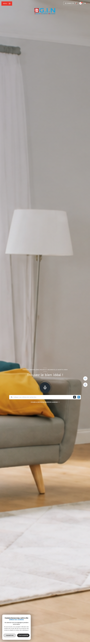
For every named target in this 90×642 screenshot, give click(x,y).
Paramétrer (9, 635)
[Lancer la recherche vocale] (45, 387)
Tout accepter (23, 635)
